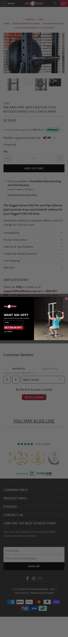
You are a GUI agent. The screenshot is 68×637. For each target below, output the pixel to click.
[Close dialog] (66, 298)
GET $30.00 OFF (13, 327)
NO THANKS (8, 331)
